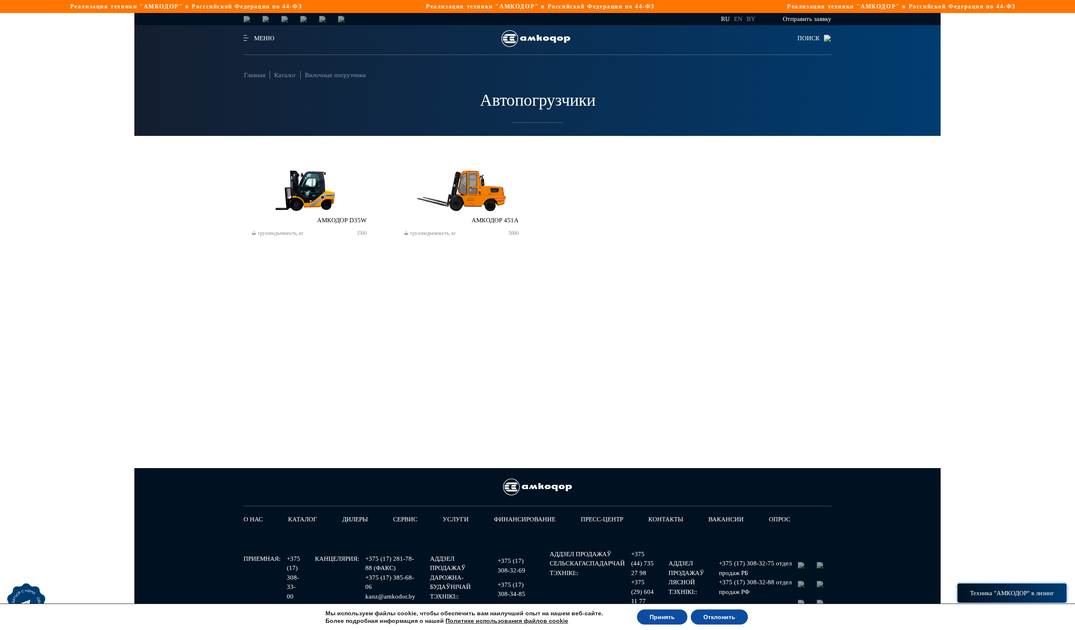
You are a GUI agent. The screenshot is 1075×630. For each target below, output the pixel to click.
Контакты (665, 519)
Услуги (456, 519)
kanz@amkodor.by (390, 596)
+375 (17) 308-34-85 (511, 589)
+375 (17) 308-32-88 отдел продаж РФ (755, 587)
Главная (254, 75)
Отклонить (719, 617)
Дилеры (355, 519)
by (751, 19)
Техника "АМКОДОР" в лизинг (1012, 593)
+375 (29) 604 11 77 (642, 591)
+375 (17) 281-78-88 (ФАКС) (389, 563)
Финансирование (525, 519)
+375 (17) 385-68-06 (389, 582)
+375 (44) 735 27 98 (642, 563)
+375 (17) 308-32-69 (511, 565)
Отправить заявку (807, 19)
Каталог (285, 75)
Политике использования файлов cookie (507, 620)
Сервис (405, 519)
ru (725, 19)
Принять (662, 617)
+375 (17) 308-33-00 (293, 577)
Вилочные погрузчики (335, 75)
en (738, 19)
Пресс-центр (602, 519)
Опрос (779, 519)
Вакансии (726, 519)
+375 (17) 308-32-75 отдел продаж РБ (755, 568)
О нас (253, 519)
